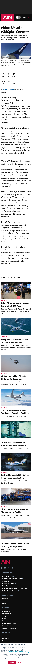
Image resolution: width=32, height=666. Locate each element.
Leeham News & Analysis (9, 591)
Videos (4, 618)
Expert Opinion (6, 613)
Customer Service (7, 601)
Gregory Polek (8, 90)
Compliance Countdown (9, 628)
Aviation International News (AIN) (12, 578)
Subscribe (5, 598)
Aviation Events (6, 625)
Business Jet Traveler (8, 583)
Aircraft (4, 24)
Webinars (5, 621)
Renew (4, 603)
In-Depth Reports (7, 616)
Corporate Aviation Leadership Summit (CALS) (15, 588)
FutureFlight (5, 586)
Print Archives (6, 611)
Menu (25, 17)
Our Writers (5, 638)
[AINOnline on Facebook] (1, 568)
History (4, 641)
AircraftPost (5, 581)
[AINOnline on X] (8, 568)
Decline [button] (20, 662)
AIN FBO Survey (6, 576)
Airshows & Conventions (9, 623)
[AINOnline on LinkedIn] (12, 568)
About (4, 636)
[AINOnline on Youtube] (5, 568)
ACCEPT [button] (12, 662)
